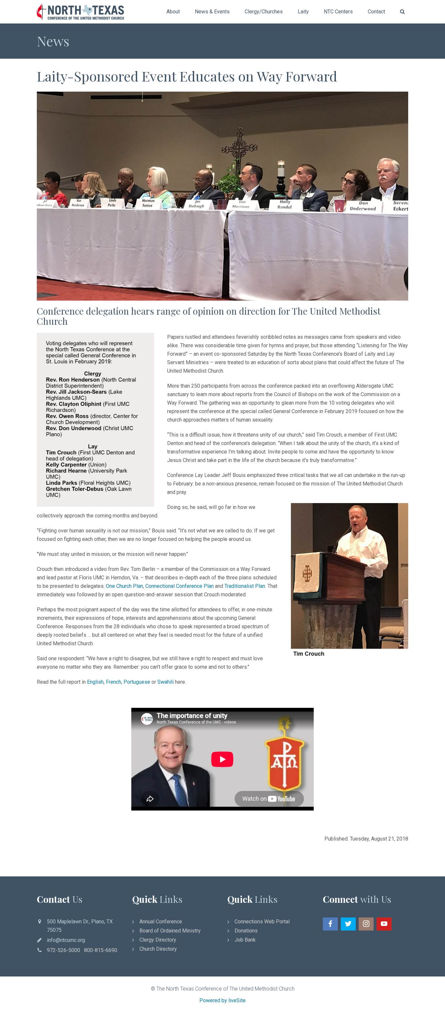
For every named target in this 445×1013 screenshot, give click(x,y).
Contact (376, 11)
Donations (246, 931)
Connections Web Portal (262, 921)
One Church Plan (124, 586)
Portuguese (136, 682)
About (173, 11)
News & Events (212, 11)
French (113, 682)
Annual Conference (160, 921)
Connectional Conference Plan (179, 586)
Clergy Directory (157, 940)
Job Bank (245, 940)
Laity (303, 11)
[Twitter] (348, 924)
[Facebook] (330, 924)
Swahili (165, 682)
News (53, 41)
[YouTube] (384, 924)
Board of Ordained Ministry (170, 931)
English (95, 682)
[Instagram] (366, 924)
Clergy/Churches (264, 11)
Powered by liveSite (222, 1000)
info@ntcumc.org (66, 940)
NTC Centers (338, 11)
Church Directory (158, 949)
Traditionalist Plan (244, 586)
